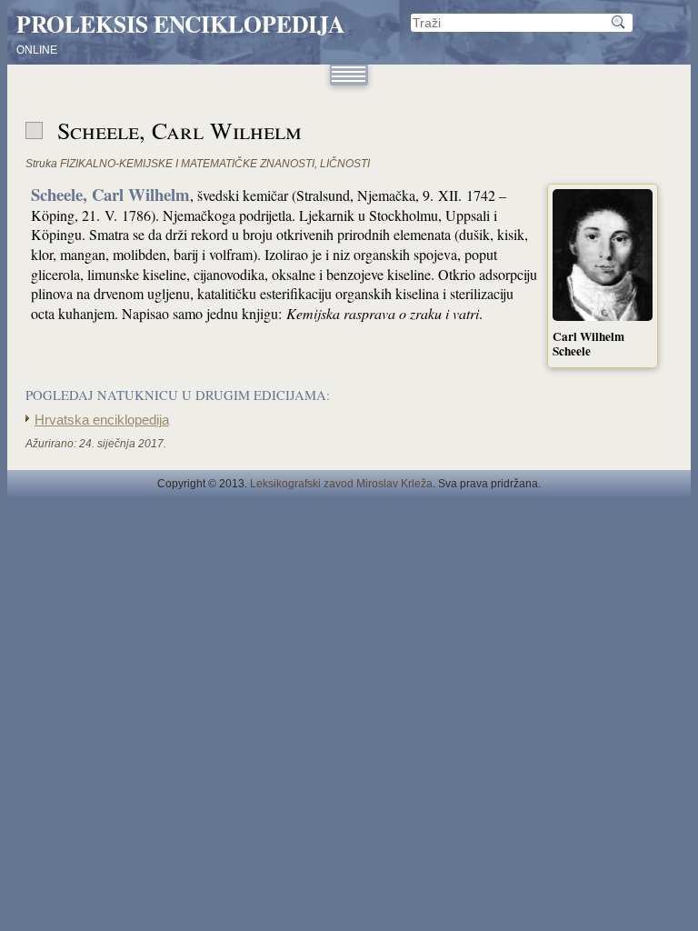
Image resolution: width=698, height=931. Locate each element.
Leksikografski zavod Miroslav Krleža (341, 483)
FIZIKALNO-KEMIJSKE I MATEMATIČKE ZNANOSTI (187, 163)
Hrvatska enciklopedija (102, 420)
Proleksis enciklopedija (180, 23)
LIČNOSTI (345, 163)
